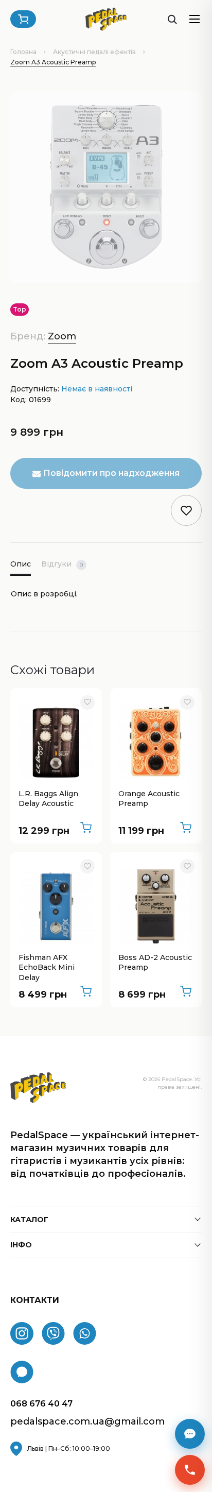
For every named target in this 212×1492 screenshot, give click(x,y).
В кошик (86, 827)
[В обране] (87, 702)
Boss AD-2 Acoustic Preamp (155, 962)
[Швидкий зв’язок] (190, 1470)
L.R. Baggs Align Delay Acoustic (48, 799)
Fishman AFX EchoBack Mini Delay (47, 967)
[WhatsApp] (84, 1333)
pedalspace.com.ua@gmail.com (87, 1421)
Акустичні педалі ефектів (94, 52)
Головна (23, 52)
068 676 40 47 (41, 1404)
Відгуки (62, 564)
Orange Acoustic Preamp (149, 799)
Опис (20, 564)
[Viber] (53, 1333)
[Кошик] (23, 19)
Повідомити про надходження (111, 473)
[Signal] (21, 1372)
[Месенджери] (190, 1434)
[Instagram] (21, 1333)
